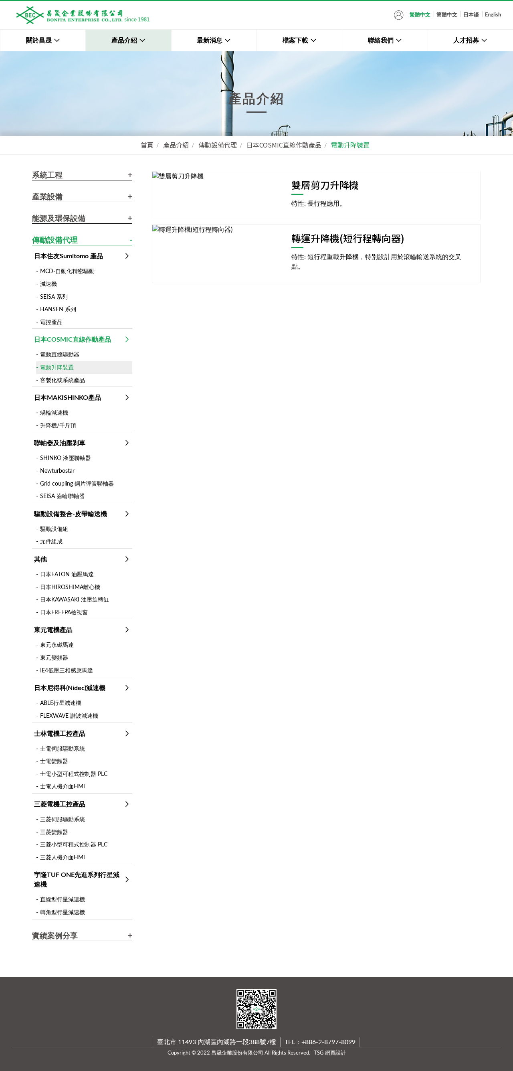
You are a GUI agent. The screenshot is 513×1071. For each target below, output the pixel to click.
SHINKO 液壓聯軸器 (65, 458)
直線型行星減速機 (62, 900)
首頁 (147, 145)
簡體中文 (446, 14)
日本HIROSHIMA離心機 (70, 587)
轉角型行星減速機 (62, 912)
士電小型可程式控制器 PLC (73, 774)
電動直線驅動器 (59, 355)
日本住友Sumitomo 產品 (68, 256)
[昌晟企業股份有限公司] (82, 15)
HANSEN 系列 (58, 309)
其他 (40, 559)
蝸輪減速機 (54, 413)
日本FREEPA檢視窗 (64, 612)
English (493, 14)
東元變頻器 (54, 658)
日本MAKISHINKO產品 (67, 398)
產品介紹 (124, 40)
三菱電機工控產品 (59, 804)
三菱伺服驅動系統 (62, 819)
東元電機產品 (53, 630)
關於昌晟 (39, 40)
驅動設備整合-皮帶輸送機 (70, 514)
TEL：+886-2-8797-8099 (320, 1042)
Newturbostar (57, 471)
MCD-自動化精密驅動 (67, 271)
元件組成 (51, 542)
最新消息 (209, 40)
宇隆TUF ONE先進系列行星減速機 (76, 880)
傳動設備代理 (217, 145)
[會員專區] (399, 15)
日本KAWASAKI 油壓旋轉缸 (74, 600)
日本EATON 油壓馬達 (67, 574)
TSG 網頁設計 (330, 1053)
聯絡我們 (381, 40)
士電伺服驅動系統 (62, 749)
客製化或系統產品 (62, 380)
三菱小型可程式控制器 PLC (73, 845)
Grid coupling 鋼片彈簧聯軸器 (77, 484)
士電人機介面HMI (62, 787)
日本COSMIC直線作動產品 (283, 145)
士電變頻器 (54, 761)
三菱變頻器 (54, 832)
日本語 (471, 14)
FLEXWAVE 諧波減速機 (69, 716)
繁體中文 (420, 14)
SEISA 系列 (54, 297)
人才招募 (466, 40)
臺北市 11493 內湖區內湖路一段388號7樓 (216, 1042)
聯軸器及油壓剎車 (59, 443)
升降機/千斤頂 (58, 426)
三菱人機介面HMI (62, 857)
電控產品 (51, 322)
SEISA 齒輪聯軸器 (62, 496)
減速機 (48, 284)
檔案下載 (295, 40)
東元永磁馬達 (57, 645)
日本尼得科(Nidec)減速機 (69, 688)
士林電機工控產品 (59, 734)
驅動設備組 (54, 529)
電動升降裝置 (350, 145)
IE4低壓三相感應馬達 (66, 671)
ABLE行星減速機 (60, 703)
